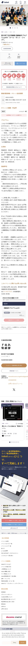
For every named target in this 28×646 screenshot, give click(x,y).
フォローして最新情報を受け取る (14, 365)
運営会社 (3, 604)
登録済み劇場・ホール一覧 (7, 581)
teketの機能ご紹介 (5, 571)
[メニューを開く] (25, 2)
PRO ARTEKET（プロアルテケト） (10, 553)
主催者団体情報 (7, 48)
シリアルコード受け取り (7, 555)
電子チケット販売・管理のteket (9, 533)
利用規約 (3, 592)
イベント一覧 (22, 533)
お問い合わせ (4, 608)
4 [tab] (17, 27)
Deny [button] (14, 642)
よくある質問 (4, 550)
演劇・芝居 (12, 32)
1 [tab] (10, 27)
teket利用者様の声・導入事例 (8, 576)
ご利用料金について (6, 569)
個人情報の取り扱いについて (8, 599)
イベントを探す (5, 541)
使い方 (3, 548)
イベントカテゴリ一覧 (6, 543)
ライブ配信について (6, 573)
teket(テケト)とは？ (6, 564)
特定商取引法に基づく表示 (7, 601)
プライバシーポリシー (6, 594)
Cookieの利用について (6, 596)
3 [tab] (14, 27)
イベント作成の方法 (6, 566)
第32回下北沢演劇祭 (7, 354)
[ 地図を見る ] (6, 44)
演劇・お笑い (4, 32)
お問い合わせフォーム (15, 383)
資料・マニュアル (5, 578)
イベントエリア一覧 (6, 546)
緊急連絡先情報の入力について (14, 87)
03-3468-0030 (7, 291)
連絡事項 (11, 83)
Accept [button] (22, 642)
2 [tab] (12, 27)
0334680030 (12, 380)
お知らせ (3, 606)
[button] (9, 442)
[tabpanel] (14, 15)
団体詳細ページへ (14, 370)
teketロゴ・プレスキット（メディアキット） (12, 583)
